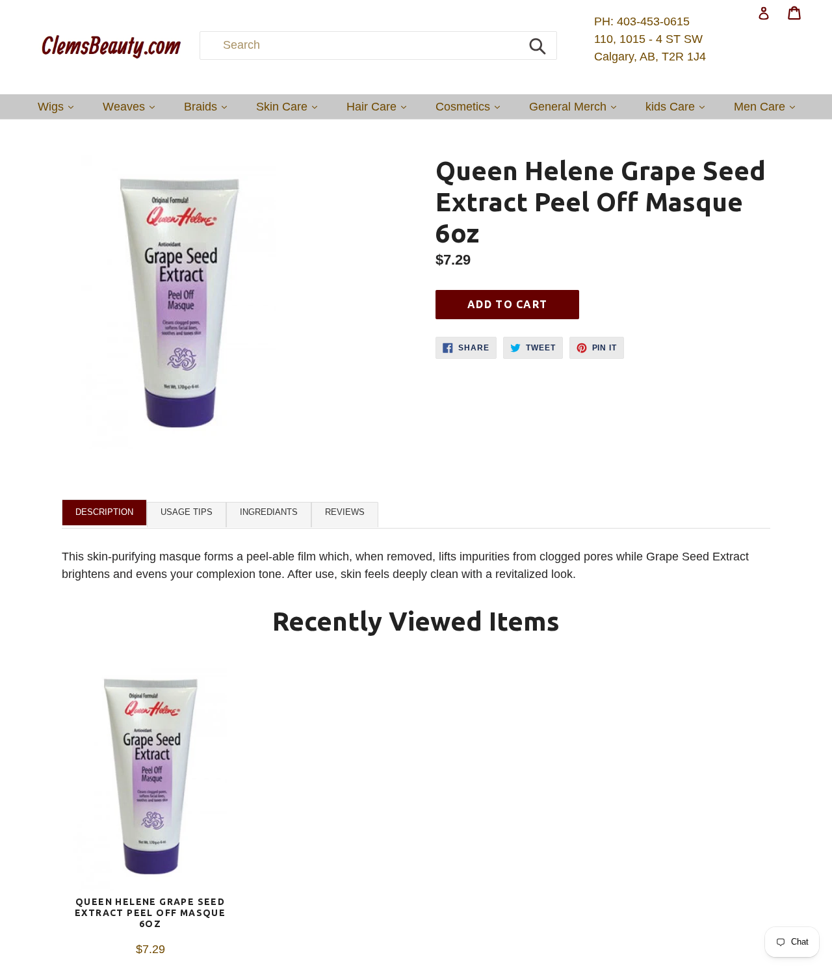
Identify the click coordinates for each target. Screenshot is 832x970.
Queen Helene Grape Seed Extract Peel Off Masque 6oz (150, 913)
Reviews (345, 512)
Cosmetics (471, 106)
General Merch (576, 106)
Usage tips (187, 512)
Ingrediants (269, 512)
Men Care (767, 106)
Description (104, 512)
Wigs (59, 106)
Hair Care (379, 106)
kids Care (678, 106)
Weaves (132, 106)
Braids (208, 106)
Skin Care (290, 106)
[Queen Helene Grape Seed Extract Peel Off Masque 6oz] (150, 779)
